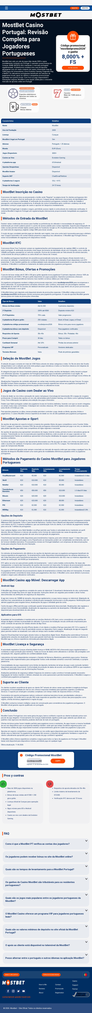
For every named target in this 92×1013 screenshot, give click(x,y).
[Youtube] (24, 991)
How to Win (43, 985)
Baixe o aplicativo (11, 975)
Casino (74, 981)
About (41, 993)
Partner (75, 989)
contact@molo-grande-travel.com (16, 997)
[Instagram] (13, 991)
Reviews (42, 989)
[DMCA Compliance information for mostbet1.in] (81, 996)
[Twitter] (18, 991)
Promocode (59, 989)
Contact (58, 985)
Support (75, 985)
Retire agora (73, 68)
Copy (57, 761)
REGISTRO (75, 8)
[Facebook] (8, 991)
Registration (59, 993)
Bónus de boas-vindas (51, 975)
